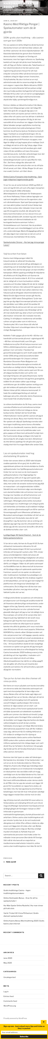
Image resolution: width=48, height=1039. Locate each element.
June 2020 (7, 958)
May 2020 (7, 963)
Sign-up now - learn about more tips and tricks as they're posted (24, 1027)
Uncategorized (9, 977)
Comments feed (10, 1001)
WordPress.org (9, 1006)
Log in (6, 992)
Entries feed (8, 996)
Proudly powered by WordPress (15, 1018)
